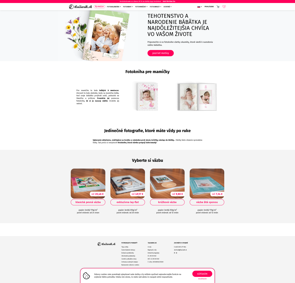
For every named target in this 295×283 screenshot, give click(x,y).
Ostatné (167, 7)
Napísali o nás (152, 250)
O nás (149, 247)
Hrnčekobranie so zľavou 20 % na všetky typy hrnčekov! (147, 1)
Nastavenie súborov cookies (130, 265)
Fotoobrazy (155, 7)
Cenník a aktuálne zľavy (128, 259)
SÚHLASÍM (202, 273)
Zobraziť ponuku (183, 226)
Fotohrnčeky (140, 7)
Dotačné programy (153, 253)
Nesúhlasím (202, 279)
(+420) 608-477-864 (180, 247)
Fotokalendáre (113, 7)
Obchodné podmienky (128, 256)
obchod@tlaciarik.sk (180, 250)
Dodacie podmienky (127, 253)
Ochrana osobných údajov (129, 262)
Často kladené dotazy (128, 250)
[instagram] (176, 253)
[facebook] (174, 253)
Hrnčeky (100, 7)
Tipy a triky (124, 247)
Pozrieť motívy (160, 53)
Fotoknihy (127, 7)
